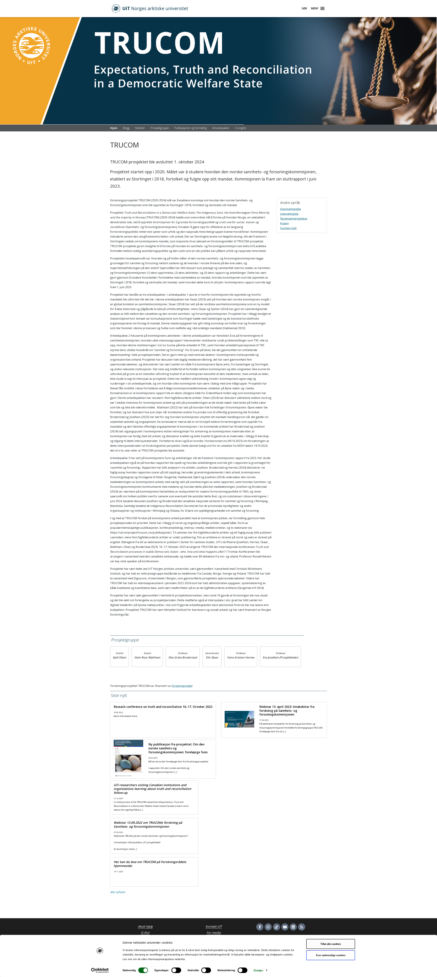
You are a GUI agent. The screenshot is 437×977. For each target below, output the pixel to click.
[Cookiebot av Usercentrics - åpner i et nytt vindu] (100, 970)
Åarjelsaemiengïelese (293, 218)
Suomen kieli (288, 228)
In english (240, 128)
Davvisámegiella (290, 209)
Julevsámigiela (289, 214)
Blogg (126, 128)
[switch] (176, 970)
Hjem (113, 128)
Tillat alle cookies (330, 943)
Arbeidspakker (220, 128)
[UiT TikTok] (276, 927)
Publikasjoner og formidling (190, 128)
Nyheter (140, 128)
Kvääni (284, 223)
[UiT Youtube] (284, 927)
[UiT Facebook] (259, 927)
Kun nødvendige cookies (331, 955)
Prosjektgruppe (159, 128)
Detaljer (258, 970)
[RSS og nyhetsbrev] (301, 927)
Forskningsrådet (181, 686)
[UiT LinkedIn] (293, 927)
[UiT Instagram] (268, 927)
